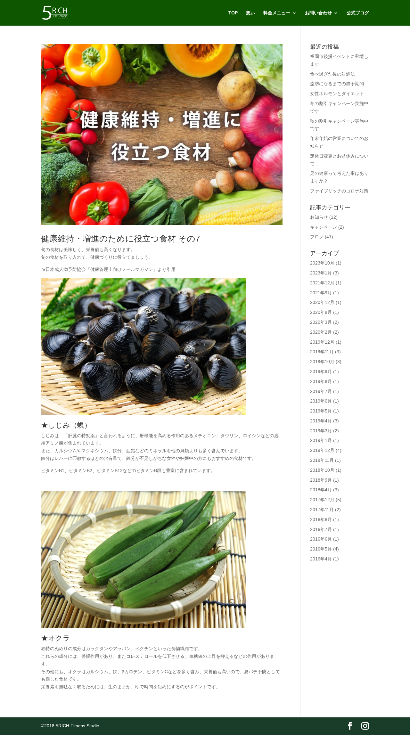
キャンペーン (323, 227)
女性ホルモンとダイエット (337, 93)
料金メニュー (276, 13)
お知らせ (319, 217)
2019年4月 (321, 420)
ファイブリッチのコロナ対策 (339, 190)
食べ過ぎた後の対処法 (332, 74)
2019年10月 (322, 361)
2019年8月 (321, 381)
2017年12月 (322, 499)
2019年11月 (322, 351)
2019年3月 (321, 430)
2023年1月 (321, 272)
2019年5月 (321, 410)
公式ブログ (358, 13)
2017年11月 (322, 509)
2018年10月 (322, 470)
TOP (233, 13)
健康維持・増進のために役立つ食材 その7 (120, 238)
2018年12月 (322, 450)
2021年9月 (321, 292)
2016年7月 (321, 529)
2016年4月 (321, 558)
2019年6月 (321, 401)
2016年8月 (321, 519)
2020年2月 (321, 332)
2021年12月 (322, 282)
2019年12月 (322, 342)
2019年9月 (321, 371)
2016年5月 (321, 548)
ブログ (317, 236)
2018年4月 (321, 489)
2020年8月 (321, 312)
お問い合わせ (318, 13)
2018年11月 (322, 460)
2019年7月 (321, 391)
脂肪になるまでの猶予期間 (337, 83)
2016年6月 (321, 539)
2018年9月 (321, 480)
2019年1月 (321, 440)
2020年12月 (322, 302)
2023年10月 (322, 262)
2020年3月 (321, 322)
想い (250, 13)
